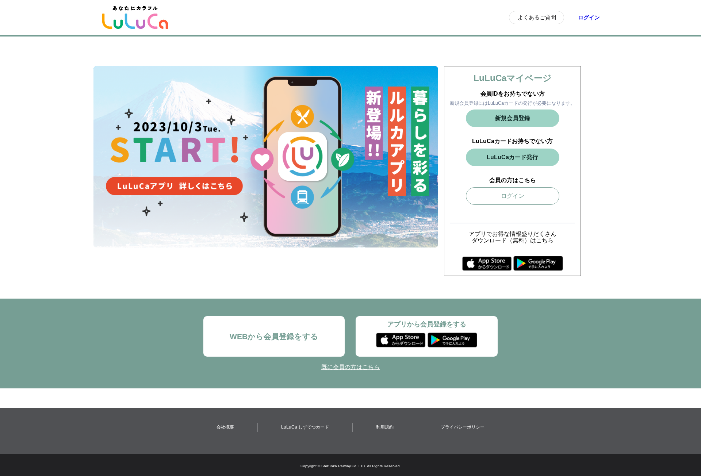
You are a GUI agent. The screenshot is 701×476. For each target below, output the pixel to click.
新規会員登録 (512, 118)
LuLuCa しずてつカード (305, 427)
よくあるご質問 (537, 17)
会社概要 (225, 427)
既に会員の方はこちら (350, 367)
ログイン (589, 17)
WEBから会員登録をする (274, 336)
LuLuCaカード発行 (512, 157)
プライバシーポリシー (462, 427)
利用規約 (385, 427)
